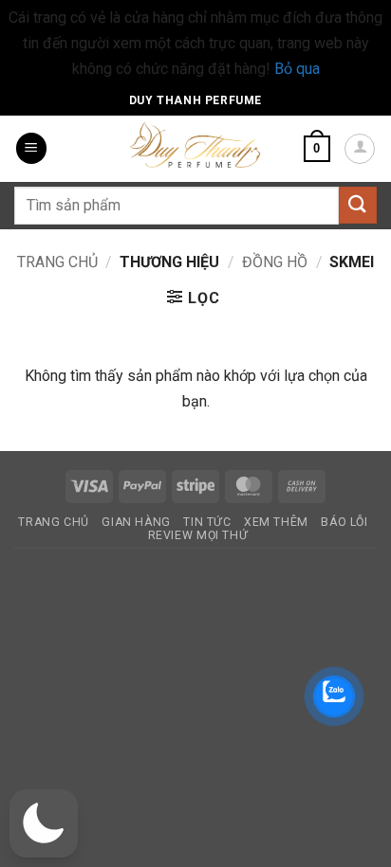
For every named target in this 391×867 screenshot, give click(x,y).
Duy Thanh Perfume (195, 100)
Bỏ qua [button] (297, 69)
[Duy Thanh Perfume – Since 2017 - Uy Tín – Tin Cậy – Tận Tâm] (195, 143)
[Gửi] (358, 205)
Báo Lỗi (344, 522)
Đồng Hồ (274, 262)
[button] (31, 148)
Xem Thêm (276, 522)
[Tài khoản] (359, 149)
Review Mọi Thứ (198, 535)
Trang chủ (57, 262)
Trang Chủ (53, 522)
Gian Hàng (136, 522)
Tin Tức (207, 522)
